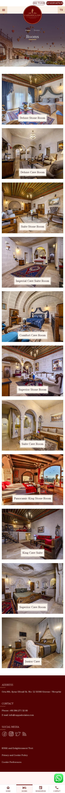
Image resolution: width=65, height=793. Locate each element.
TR (61, 10)
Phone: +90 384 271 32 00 (15, 710)
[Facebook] (4, 735)
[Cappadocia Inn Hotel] (32, 14)
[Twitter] (18, 735)
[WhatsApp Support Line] (58, 778)
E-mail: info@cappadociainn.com (18, 715)
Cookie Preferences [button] (11, 762)
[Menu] (3, 10)
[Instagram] (11, 735)
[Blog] (24, 735)
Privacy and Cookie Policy (15, 755)
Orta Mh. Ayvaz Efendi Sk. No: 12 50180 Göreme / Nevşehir (31, 692)
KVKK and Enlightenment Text (17, 748)
